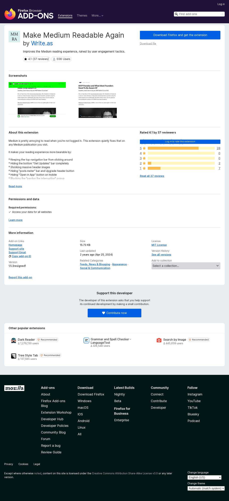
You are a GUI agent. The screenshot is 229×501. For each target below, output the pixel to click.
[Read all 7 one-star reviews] (181, 168)
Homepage (15, 244)
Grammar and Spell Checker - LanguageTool (111, 341)
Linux (82, 427)
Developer (158, 407)
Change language (198, 472)
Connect (157, 394)
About (45, 394)
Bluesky (193, 414)
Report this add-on (20, 277)
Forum (45, 439)
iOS (80, 414)
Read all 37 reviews (152, 175)
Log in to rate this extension (180, 141)
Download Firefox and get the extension (180, 35)
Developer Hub (52, 419)
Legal (37, 464)
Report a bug (50, 445)
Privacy (8, 464)
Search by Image (174, 339)
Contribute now (116, 313)
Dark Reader (26, 339)
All (79, 434)
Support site (16, 248)
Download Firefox (91, 394)
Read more (15, 186)
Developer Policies (55, 426)
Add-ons (48, 388)
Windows (84, 401)
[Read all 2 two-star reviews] (181, 163)
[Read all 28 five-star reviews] (181, 148)
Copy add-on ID (21, 256)
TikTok (192, 407)
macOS (83, 407)
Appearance (119, 264)
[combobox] (199, 14)
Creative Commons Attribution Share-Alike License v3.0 (125, 473)
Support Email (17, 252)
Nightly (119, 394)
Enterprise (121, 420)
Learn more (16, 219)
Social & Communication (95, 267)
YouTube (194, 401)
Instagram (194, 394)
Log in (221, 4)
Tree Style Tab (28, 355)
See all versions (161, 254)
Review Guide (51, 452)
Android (83, 421)
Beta (117, 401)
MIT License (159, 244)
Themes (82, 15)
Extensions (65, 15)
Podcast (193, 421)
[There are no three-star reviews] (181, 158)
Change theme (196, 483)
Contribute (159, 401)
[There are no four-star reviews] (181, 153)
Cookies (23, 464)
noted (37, 473)
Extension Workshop (56, 412)
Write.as (42, 43)
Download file (148, 43)
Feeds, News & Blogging (95, 264)
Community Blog (53, 432)
